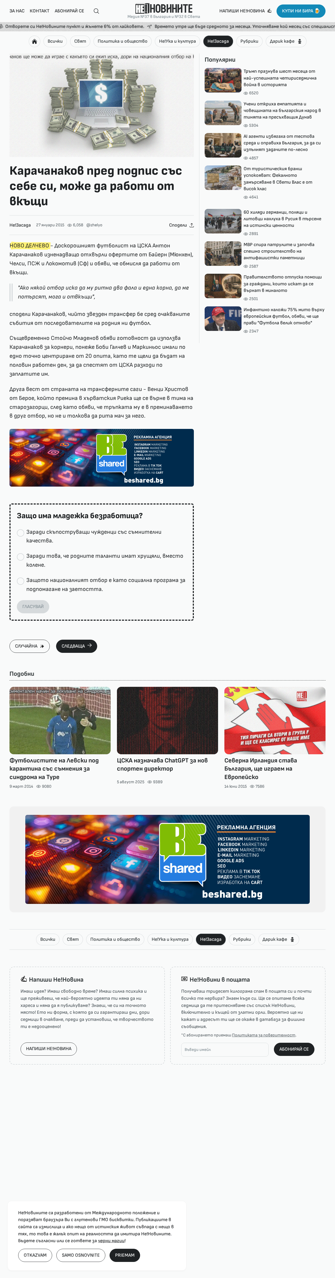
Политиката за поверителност (263, 1035)
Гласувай (33, 606)
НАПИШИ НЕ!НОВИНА (48, 1048)
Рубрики (249, 41)
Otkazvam (35, 1255)
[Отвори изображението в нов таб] (101, 105)
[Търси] (94, 11)
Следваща (73, 646)
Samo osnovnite (81, 1255)
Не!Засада (218, 41)
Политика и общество (122, 41)
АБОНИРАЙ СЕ (294, 1049)
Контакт (40, 11)
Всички (55, 41)
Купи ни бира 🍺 (301, 11)
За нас (16, 11)
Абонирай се (69, 11)
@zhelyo (94, 225)
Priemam (125, 1255)
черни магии (111, 1240)
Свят (80, 41)
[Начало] (34, 41)
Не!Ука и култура (177, 41)
